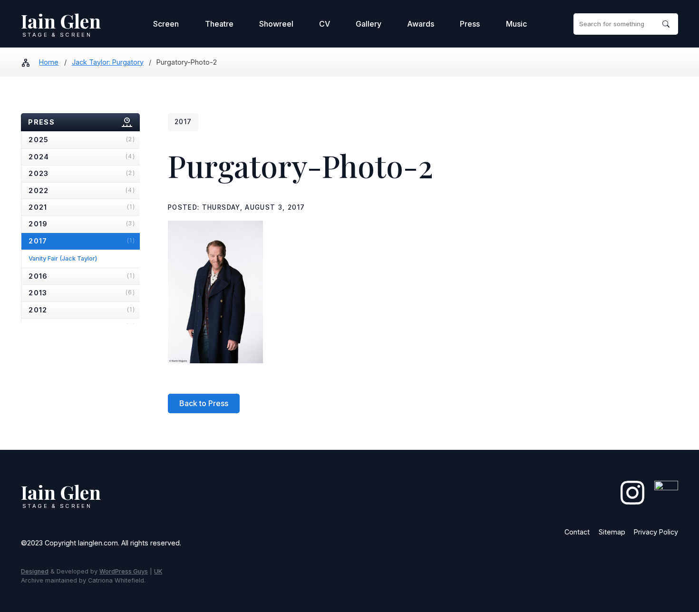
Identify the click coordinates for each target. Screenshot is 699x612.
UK (158, 571)
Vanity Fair (63, 258)
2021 (82, 207)
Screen (166, 24)
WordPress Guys (123, 571)
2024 (82, 157)
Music (516, 24)
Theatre (219, 24)
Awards (420, 24)
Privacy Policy (656, 532)
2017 (82, 241)
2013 (82, 293)
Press (470, 24)
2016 (82, 276)
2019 (82, 224)
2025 (82, 140)
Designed (35, 571)
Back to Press (203, 403)
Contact (577, 532)
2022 (82, 190)
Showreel (276, 24)
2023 (82, 173)
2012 (82, 310)
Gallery (368, 24)
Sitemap (612, 532)
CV (324, 24)
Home (48, 62)
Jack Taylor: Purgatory (108, 62)
